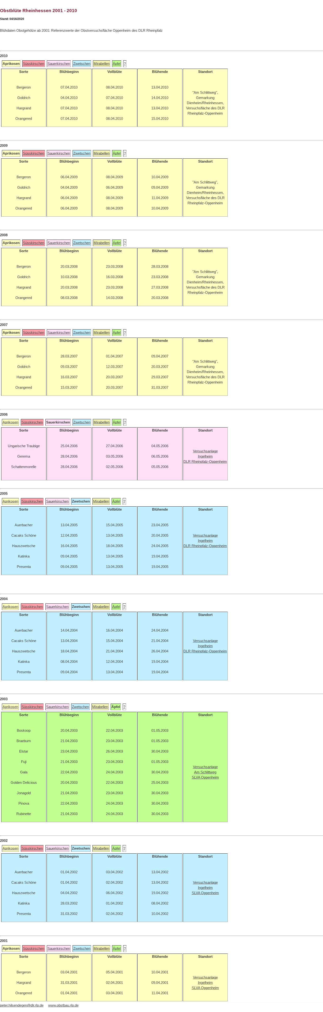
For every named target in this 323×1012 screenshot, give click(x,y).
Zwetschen (81, 64)
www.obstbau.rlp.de (63, 1005)
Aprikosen (10, 422)
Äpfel (117, 64)
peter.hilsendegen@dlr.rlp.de (22, 1005)
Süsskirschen (33, 64)
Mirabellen (101, 64)
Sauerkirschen (59, 64)
